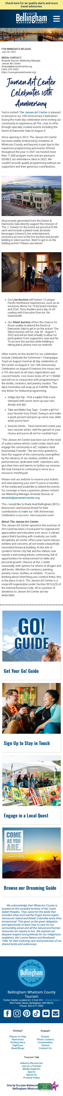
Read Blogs (17, 1048)
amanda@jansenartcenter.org (21, 497)
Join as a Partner (31, 1066)
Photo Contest (45, 1039)
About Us (31, 1074)
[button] (49, 1085)
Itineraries (18, 1039)
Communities (45, 1042)
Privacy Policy (31, 1077)
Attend (45, 1045)
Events (45, 1036)
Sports (31, 1071)
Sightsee (18, 1045)
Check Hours (52, 1000)
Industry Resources (31, 1063)
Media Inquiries (31, 1068)
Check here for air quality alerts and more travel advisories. (31, 5)
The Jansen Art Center (33, 112)
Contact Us (45, 1048)
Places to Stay (17, 1036)
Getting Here (17, 1042)
